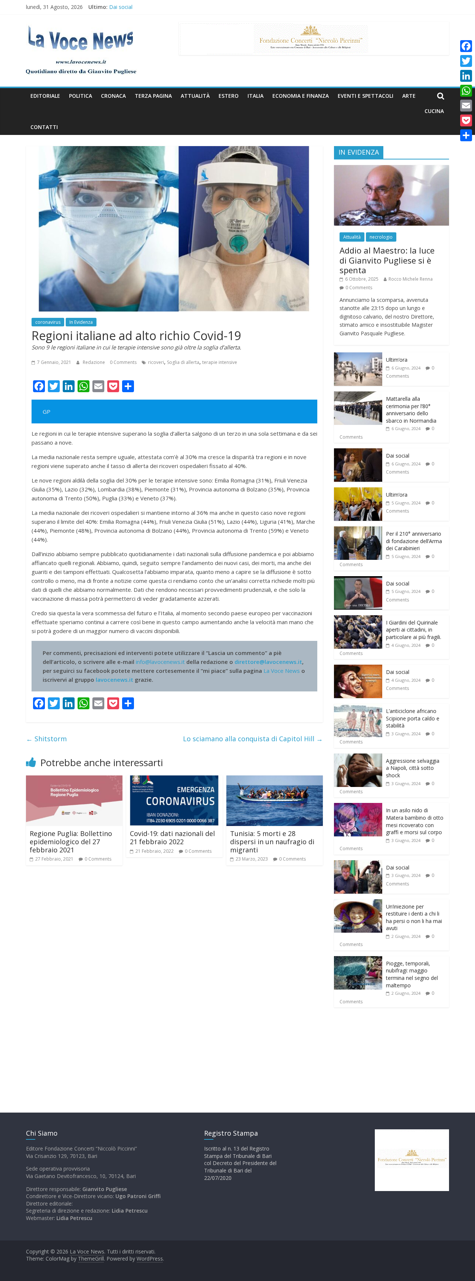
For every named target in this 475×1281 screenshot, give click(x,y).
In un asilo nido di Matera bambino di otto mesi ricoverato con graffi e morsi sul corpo (414, 821)
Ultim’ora (396, 359)
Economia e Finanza (300, 95)
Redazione (94, 362)
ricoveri (156, 362)
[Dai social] (358, 452)
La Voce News (281, 670)
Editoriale (45, 95)
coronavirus (47, 322)
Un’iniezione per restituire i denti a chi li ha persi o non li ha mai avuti (414, 917)
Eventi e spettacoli (365, 95)
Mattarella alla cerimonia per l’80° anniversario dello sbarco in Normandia (411, 409)
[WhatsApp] (466, 90)
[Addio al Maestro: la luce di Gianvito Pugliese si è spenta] (391, 168)
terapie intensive (219, 362)
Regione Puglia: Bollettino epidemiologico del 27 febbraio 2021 (71, 841)
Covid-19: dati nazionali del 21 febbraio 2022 (172, 837)
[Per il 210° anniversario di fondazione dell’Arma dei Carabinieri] (358, 530)
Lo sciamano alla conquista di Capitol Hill (253, 738)
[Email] (466, 105)
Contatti (44, 126)
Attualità (195, 95)
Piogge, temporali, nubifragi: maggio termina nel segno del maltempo (412, 974)
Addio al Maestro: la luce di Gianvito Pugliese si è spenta (387, 260)
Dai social (120, 7)
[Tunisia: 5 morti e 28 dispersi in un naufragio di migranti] (274, 780)
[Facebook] (466, 46)
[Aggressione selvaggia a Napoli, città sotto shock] (358, 757)
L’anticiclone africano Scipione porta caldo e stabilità (412, 718)
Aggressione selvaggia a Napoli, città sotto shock (412, 768)
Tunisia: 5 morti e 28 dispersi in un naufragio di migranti (272, 841)
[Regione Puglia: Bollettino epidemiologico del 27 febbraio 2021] (74, 780)
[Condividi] (466, 135)
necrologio (381, 237)
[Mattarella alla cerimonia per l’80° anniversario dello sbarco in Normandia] (358, 395)
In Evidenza (81, 322)
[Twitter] (466, 61)
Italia (255, 95)
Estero (229, 95)
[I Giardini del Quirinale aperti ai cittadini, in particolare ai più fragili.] (358, 619)
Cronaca (113, 95)
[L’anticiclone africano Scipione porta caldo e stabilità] (358, 707)
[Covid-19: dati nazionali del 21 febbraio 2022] (174, 780)
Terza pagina (153, 95)
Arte (409, 95)
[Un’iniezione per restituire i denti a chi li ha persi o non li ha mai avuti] (358, 903)
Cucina (434, 110)
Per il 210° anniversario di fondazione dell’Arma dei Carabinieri (414, 541)
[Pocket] (466, 120)
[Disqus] (174, 977)
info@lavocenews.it (160, 661)
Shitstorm (46, 738)
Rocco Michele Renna (411, 279)
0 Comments (123, 362)
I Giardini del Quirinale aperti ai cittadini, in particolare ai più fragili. (413, 629)
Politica (80, 95)
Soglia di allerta (183, 362)
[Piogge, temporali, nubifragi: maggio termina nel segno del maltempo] (358, 960)
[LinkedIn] (466, 75)
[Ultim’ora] (358, 356)
